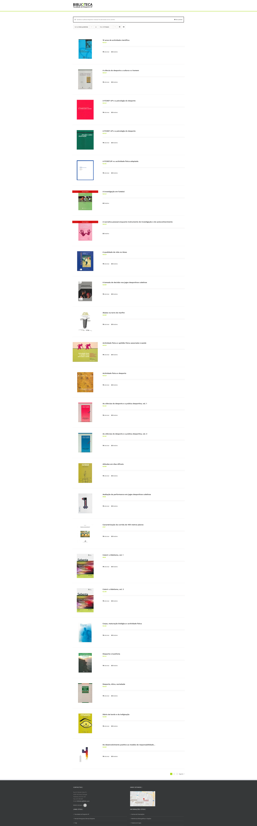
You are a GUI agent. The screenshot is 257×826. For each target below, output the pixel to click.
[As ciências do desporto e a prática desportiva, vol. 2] (85, 443)
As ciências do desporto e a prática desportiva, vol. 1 (125, 404)
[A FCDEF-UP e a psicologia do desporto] (85, 110)
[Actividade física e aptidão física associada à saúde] (85, 352)
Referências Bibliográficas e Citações (141, 818)
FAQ (75, 823)
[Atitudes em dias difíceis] (85, 473)
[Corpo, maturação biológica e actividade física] (85, 632)
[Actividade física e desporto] (85, 382)
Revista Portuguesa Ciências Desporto (84, 818)
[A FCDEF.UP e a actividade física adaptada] (85, 170)
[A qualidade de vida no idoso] (85, 261)
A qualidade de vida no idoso (115, 252)
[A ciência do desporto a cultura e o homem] (85, 79)
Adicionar (106, 52)
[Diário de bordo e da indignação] (85, 723)
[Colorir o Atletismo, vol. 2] (85, 600)
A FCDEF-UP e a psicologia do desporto (119, 101)
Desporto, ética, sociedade (114, 684)
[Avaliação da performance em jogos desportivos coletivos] (85, 503)
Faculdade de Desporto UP (81, 814)
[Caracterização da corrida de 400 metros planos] (85, 534)
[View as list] (124, 27)
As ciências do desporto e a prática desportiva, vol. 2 (125, 434)
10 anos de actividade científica (116, 40)
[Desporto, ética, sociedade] (85, 693)
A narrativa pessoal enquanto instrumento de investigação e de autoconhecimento (138, 222)
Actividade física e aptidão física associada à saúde (124, 343)
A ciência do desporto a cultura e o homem (121, 70)
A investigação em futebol (113, 192)
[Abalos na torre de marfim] (85, 322)
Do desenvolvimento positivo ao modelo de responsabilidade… (129, 745)
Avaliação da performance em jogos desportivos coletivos (127, 494)
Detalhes (115, 52)
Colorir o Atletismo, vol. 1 (113, 555)
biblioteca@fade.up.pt (83, 801)
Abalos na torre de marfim (114, 313)
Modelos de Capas (136, 823)
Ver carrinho (179, 19)
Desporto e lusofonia (111, 654)
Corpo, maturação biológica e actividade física (122, 624)
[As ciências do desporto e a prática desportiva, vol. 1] (85, 412)
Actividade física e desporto (114, 373)
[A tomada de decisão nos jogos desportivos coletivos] (85, 291)
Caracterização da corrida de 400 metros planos (123, 525)
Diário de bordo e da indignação (116, 714)
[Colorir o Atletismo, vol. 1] (85, 566)
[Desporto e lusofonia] (85, 663)
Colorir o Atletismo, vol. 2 (113, 589)
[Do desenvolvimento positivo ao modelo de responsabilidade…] (85, 754)
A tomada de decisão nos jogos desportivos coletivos (125, 282)
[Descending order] (96, 27)
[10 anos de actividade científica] (85, 49)
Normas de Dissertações (137, 814)
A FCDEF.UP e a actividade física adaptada (120, 161)
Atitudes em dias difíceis (113, 464)
